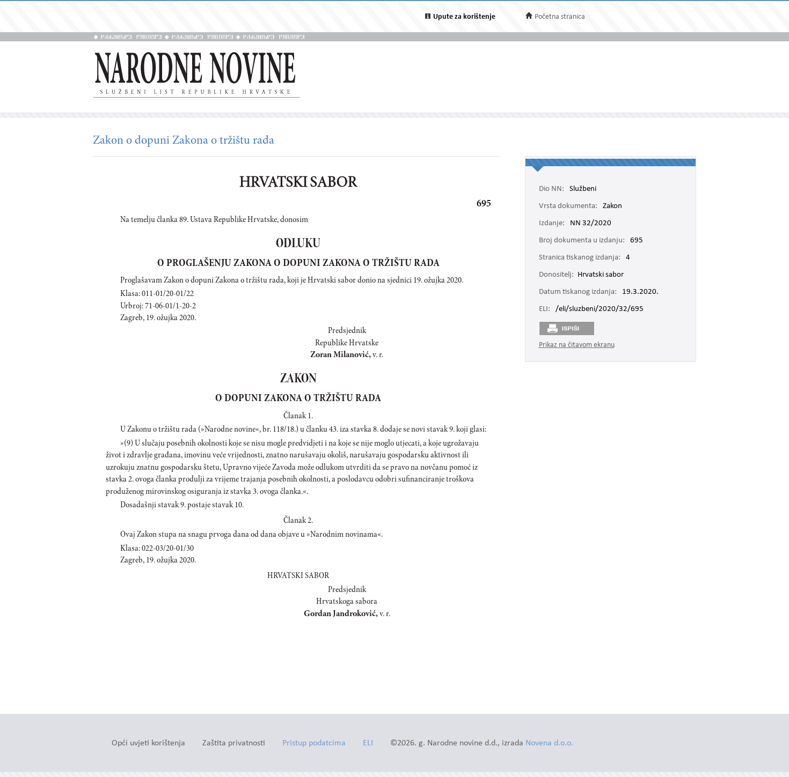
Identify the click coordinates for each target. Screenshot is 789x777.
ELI (368, 743)
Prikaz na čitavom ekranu (577, 345)
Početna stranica (560, 17)
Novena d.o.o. (549, 743)
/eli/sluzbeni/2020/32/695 (600, 309)
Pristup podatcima (314, 743)
